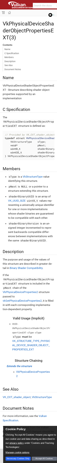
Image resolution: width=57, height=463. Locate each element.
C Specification (11, 53)
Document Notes (12, 69)
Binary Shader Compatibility (26, 268)
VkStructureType (33, 176)
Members (9, 57)
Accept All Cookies (44, 458)
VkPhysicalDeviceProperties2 (20, 292)
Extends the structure (19, 366)
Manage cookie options (17, 452)
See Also (8, 65)
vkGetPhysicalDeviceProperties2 (22, 300)
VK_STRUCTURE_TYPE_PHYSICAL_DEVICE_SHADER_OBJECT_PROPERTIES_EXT (31, 345)
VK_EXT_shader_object (17, 397)
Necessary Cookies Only (18, 458)
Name (7, 49)
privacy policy (17, 443)
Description (10, 61)
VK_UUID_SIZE (17, 200)
